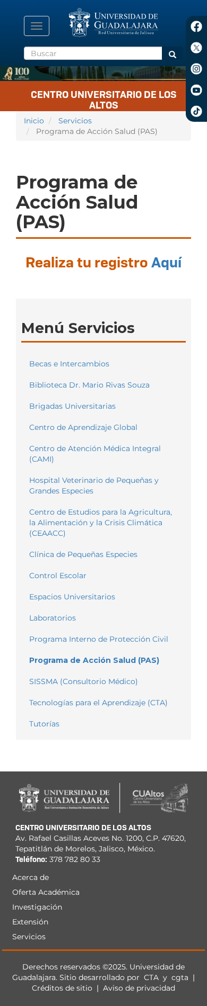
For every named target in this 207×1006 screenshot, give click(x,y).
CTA (152, 977)
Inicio (34, 120)
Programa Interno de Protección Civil (98, 639)
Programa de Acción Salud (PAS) (94, 660)
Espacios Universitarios (72, 596)
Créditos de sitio (62, 988)
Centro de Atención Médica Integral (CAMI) (95, 454)
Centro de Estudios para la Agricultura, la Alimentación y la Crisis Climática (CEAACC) (100, 522)
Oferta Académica (46, 892)
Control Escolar (58, 575)
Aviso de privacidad (139, 988)
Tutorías (44, 724)
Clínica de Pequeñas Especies (83, 554)
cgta (179, 977)
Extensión (30, 922)
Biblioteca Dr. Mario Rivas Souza (89, 385)
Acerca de (30, 877)
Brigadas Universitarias (72, 406)
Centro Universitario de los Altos (104, 97)
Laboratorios (52, 618)
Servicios (75, 120)
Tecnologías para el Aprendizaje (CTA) (98, 702)
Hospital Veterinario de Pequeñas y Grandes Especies (94, 485)
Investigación (37, 907)
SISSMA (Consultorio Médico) (83, 681)
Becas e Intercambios (69, 364)
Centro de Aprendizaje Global (83, 427)
